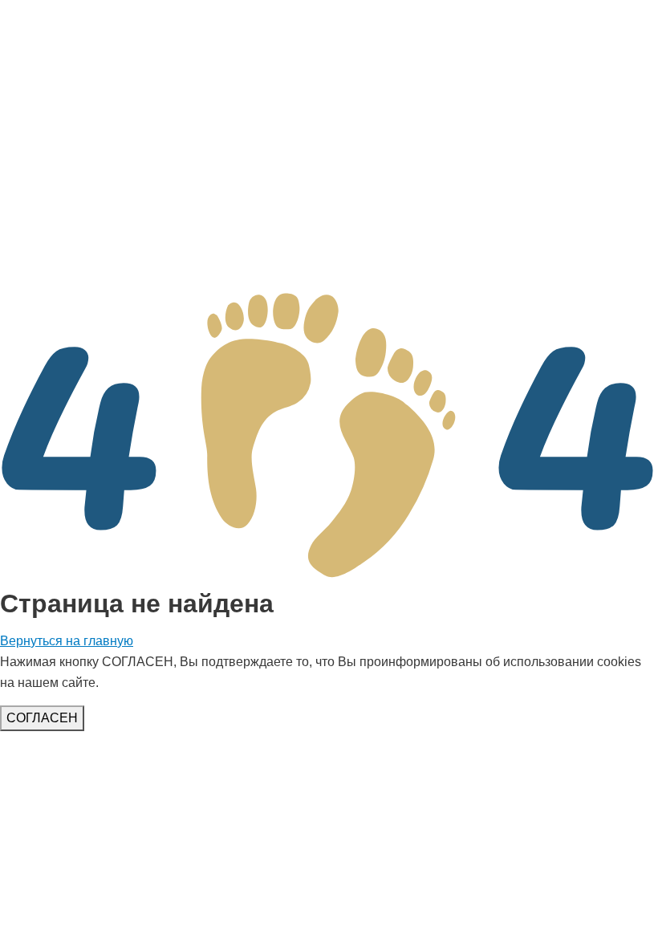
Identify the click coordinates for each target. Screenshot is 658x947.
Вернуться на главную (66, 641)
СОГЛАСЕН (42, 718)
